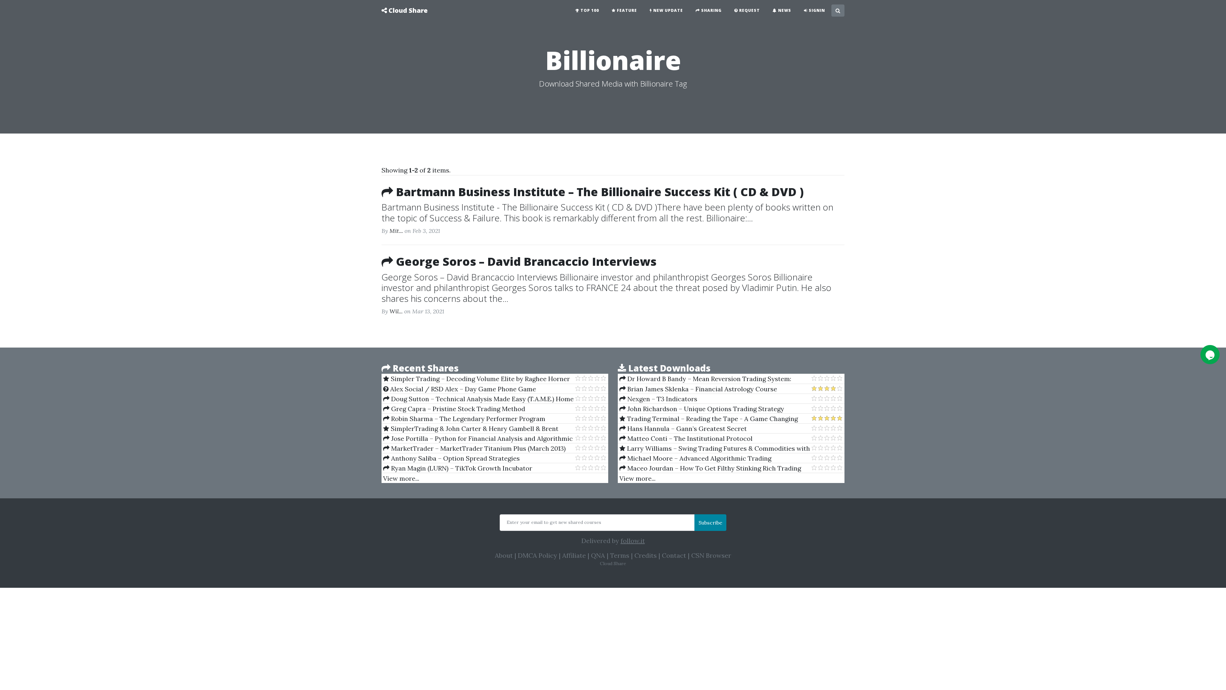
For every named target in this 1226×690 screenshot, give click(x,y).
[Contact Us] (1210, 354)
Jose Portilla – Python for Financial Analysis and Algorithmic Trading (478, 438)
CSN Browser (711, 555)
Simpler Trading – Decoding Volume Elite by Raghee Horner (479, 379)
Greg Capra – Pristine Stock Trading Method (457, 409)
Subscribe (710, 522)
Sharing (711, 10)
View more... (401, 478)
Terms (619, 555)
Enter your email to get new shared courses (554, 522)
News (784, 10)
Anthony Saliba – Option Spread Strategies (455, 458)
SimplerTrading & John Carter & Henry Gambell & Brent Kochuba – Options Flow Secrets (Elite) (470, 429)
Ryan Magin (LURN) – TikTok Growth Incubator (461, 468)
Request (749, 10)
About (504, 555)
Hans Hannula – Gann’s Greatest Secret (686, 429)
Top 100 (589, 10)
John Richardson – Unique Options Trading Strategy (705, 409)
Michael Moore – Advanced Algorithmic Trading (698, 458)
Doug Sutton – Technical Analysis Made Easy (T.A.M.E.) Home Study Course (478, 399)
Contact (674, 555)
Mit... (396, 230)
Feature (626, 10)
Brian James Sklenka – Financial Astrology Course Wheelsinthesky (698, 389)
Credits (645, 555)
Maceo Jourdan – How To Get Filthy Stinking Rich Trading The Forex (710, 468)
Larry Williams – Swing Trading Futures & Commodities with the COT (714, 448)
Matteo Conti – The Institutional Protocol (689, 438)
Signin (816, 10)
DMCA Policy (537, 555)
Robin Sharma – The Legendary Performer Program (467, 419)
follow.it (633, 541)
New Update (667, 10)
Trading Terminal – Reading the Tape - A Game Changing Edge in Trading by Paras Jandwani (708, 419)
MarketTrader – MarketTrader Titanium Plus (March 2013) (478, 448)
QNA (598, 555)
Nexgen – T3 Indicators (661, 399)
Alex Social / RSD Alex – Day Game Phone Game (462, 389)
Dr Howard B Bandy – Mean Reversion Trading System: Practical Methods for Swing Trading (705, 379)
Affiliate (574, 555)
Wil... (396, 311)
